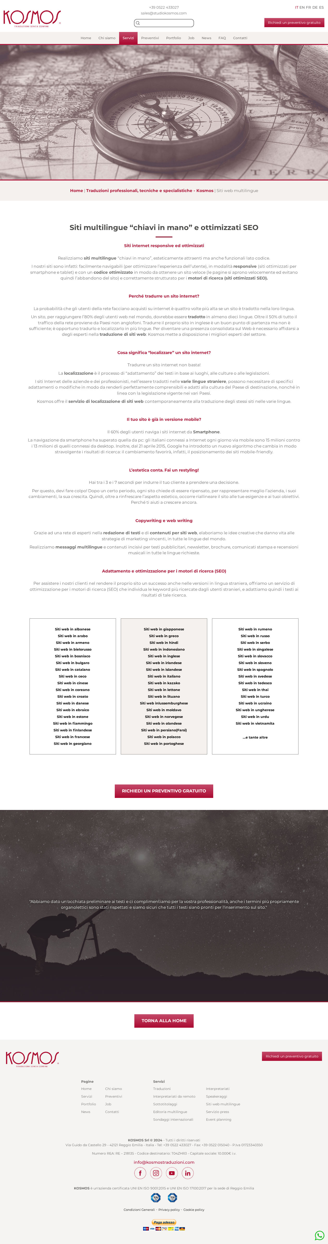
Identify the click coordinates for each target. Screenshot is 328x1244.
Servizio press (217, 1112)
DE (315, 7)
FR (308, 7)
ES (321, 7)
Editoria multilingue (170, 1112)
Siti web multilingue (223, 1104)
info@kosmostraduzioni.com (164, 1162)
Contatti (240, 38)
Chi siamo (106, 38)
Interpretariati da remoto (174, 1096)
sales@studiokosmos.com (164, 13)
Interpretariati (218, 1089)
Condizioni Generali (139, 1210)
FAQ (222, 38)
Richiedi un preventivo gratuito (294, 22)
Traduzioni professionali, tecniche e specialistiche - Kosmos (149, 190)
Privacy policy (169, 1210)
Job (191, 38)
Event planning (218, 1119)
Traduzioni (162, 1089)
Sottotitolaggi (165, 1104)
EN (302, 7)
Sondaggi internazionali (173, 1119)
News (206, 38)
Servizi (128, 38)
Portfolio (173, 38)
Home (86, 38)
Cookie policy (193, 1210)
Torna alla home (164, 1020)
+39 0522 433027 (164, 7)
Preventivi (150, 38)
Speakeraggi (216, 1096)
